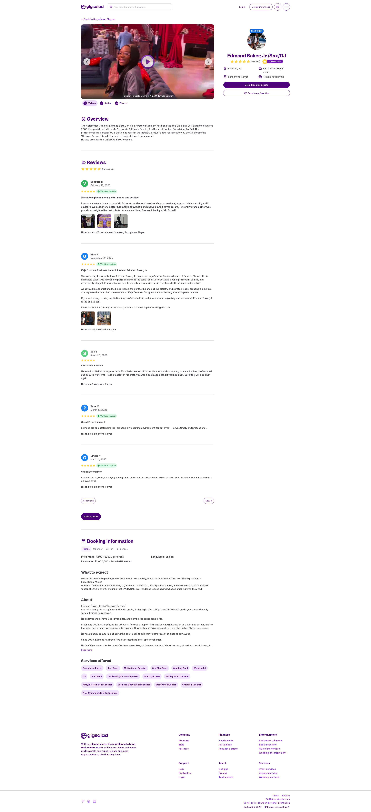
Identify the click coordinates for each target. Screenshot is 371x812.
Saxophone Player (238, 76)
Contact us (185, 773)
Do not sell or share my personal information (267, 803)
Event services (267, 769)
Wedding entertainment (272, 752)
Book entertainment (270, 740)
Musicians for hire (269, 748)
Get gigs (223, 769)
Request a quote (228, 748)
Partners (184, 748)
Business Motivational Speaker (134, 684)
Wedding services (269, 777)
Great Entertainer (91, 471)
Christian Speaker (191, 684)
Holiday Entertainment (177, 676)
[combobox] (141, 7)
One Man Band (159, 668)
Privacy (286, 795)
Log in (242, 7)
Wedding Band (180, 668)
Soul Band (96, 676)
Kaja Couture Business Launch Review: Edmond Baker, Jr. (114, 270)
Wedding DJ (200, 668)
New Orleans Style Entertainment (100, 693)
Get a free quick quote (256, 85)
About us (184, 740)
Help (181, 769)
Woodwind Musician (166, 684)
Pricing (223, 773)
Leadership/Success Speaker (123, 676)
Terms (275, 795)
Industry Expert (152, 676)
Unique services (268, 773)
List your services (261, 7)
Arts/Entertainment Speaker (97, 684)
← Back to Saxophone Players (98, 19)
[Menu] (286, 6)
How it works (226, 740)
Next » (208, 500)
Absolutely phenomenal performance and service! (110, 197)
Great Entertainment (93, 422)
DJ (84, 676)
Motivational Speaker (135, 668)
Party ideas (225, 744)
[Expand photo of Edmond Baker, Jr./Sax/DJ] (256, 40)
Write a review (91, 516)
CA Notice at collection (277, 799)
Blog (181, 744)
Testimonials (226, 777)
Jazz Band (113, 668)
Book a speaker (268, 744)
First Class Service (92, 365)
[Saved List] (277, 6)
